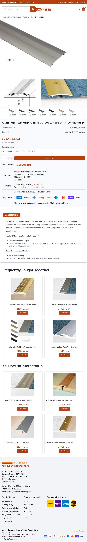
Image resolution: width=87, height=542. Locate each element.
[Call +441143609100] (79, 9)
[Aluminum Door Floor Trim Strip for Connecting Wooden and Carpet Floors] (64, 331)
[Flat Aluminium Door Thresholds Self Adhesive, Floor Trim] (64, 384)
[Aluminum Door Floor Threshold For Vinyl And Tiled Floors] (64, 427)
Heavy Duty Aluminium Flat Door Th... (64, 305)
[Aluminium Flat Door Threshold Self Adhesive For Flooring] (22, 331)
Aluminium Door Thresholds (33, 17)
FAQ (25, 508)
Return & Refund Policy (10, 508)
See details (18, 180)
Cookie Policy (7, 521)
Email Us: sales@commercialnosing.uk (71, 2)
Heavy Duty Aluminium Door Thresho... (19, 400)
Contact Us (28, 514)
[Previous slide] (5, 112)
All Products (28, 505)
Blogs (26, 518)
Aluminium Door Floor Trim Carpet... (17, 443)
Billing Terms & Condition (11, 514)
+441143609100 (23, 165)
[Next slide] (81, 112)
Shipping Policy (7, 505)
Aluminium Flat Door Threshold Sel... (22, 347)
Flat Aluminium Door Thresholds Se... (59, 400)
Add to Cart (49, 158)
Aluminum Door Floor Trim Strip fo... (64, 347)
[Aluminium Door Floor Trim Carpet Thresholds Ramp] (22, 427)
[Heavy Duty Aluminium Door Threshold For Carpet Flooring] (22, 384)
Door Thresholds (14, 17)
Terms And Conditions (10, 511)
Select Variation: (8, 147)
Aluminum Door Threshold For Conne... (22, 305)
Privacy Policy (7, 501)
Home (4, 17)
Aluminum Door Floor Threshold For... (59, 443)
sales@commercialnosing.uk (19, 491)
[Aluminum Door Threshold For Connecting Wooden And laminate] (22, 289)
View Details (22, 313)
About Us (27, 511)
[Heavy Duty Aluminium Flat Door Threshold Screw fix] (64, 289)
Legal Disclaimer (8, 518)
